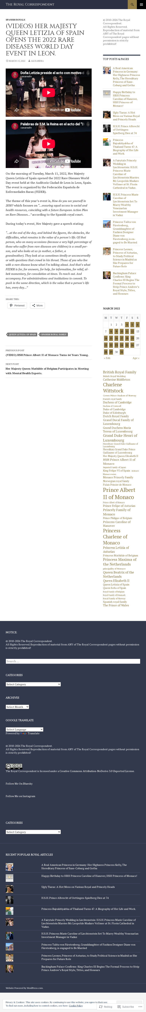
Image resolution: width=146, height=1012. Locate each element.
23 (116, 345)
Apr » (136, 358)
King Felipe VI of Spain (116, 470)
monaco (135, 471)
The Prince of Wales (116, 605)
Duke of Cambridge (114, 409)
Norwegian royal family (116, 481)
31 (121, 352)
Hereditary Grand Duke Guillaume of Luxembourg (120, 445)
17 (121, 338)
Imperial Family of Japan (114, 467)
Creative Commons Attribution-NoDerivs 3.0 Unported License (97, 771)
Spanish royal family (54, 334)
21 (105, 345)
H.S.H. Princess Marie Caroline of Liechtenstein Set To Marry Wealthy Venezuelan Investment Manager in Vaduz (125, 205)
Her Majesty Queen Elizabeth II (120, 456)
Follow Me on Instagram (20, 796)
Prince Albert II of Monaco (119, 493)
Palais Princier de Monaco (117, 484)
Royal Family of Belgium (114, 592)
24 (121, 345)
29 (111, 352)
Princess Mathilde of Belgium (120, 555)
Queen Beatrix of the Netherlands (118, 574)
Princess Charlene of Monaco (115, 537)
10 (121, 331)
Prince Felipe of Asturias (119, 506)
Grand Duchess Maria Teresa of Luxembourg (118, 429)
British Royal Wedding (114, 376)
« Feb (107, 358)
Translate (34, 733)
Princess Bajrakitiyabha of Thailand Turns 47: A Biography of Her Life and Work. (125, 146)
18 (127, 338)
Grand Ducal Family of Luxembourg (118, 422)
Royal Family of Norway (114, 598)
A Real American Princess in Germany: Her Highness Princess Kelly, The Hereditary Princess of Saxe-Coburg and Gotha (126, 76)
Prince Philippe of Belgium (117, 518)
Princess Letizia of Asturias (116, 550)
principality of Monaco (114, 568)
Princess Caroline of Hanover (117, 524)
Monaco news (109, 474)
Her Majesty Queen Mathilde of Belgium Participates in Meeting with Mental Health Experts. (47, 369)
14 (105, 338)
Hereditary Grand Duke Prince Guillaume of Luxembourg (119, 451)
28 (105, 352)
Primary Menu (141, 4)
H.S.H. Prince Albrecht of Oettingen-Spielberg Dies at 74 (126, 129)
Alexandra (37, 60)
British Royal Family (119, 372)
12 (132, 331)
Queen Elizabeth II (116, 581)
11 (127, 331)
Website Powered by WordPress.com (24, 988)
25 (127, 345)
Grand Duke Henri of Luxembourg (120, 437)
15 (111, 338)
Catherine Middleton (116, 379)
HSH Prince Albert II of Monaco (119, 461)
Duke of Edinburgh (114, 412)
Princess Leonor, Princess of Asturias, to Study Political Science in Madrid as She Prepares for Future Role (125, 257)
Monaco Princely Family (118, 477)
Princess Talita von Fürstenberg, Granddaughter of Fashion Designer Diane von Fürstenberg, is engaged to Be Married (125, 232)
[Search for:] (73, 661)
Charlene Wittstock (113, 388)
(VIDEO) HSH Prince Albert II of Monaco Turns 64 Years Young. (47, 353)
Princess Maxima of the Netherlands (119, 562)
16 (116, 338)
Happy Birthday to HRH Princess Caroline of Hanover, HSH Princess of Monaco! (125, 98)
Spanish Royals (15, 19)
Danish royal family (112, 399)
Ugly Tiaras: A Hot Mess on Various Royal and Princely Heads (126, 116)
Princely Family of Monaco (116, 512)
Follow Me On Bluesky (19, 783)
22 (111, 345)
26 (132, 345)
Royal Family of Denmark (114, 595)
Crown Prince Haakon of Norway (119, 395)
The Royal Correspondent (30, 4)
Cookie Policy (76, 1005)
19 (132, 338)
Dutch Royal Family (116, 416)
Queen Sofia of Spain (114, 588)
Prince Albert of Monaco (114, 502)
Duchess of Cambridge (117, 402)
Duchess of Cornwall (112, 406)
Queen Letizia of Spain (22, 334)
